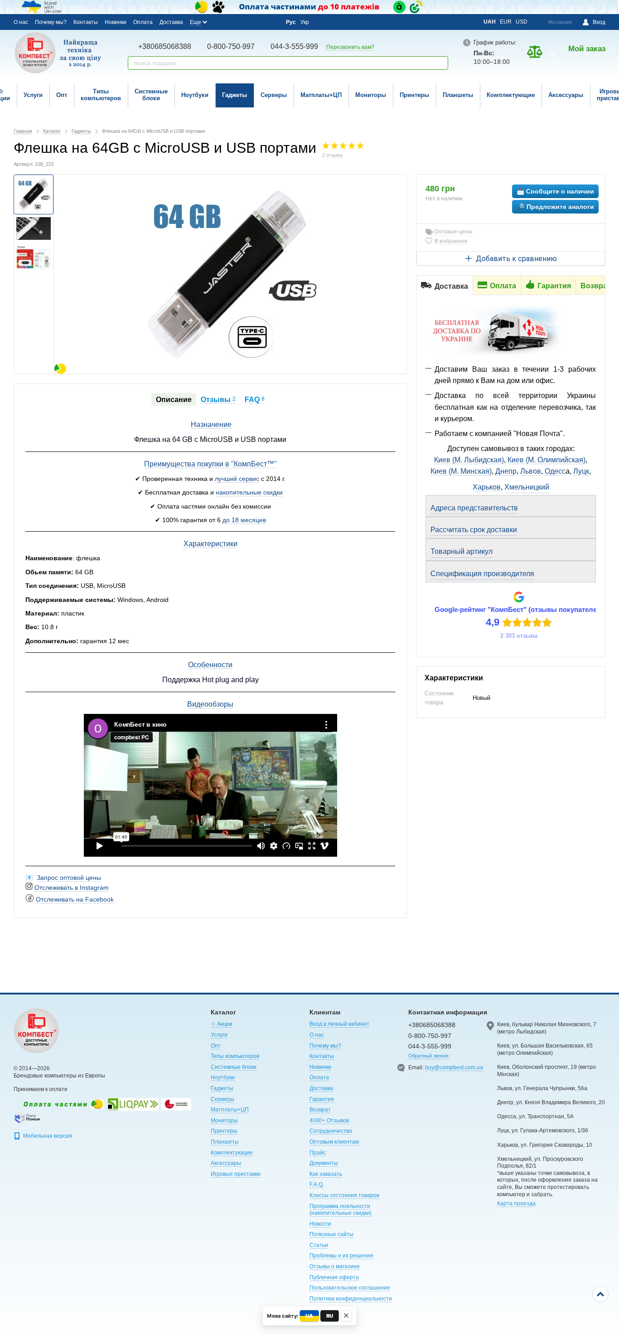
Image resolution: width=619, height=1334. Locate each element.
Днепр (506, 471)
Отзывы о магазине (335, 1266)
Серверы (274, 95)
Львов (530, 471)
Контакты (85, 22)
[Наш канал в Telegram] (259, 22)
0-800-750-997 (231, 46)
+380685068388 (164, 46)
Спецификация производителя (482, 573)
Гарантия (322, 1099)
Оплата (143, 22)
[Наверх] (600, 1294)
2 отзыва (332, 155)
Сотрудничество (331, 1131)
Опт (61, 95)
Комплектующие (511, 95)
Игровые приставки (236, 1174)
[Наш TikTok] (271, 22)
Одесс (555, 471)
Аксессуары (565, 95)
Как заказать (326, 1174)
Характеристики (210, 544)
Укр (304, 22)
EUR (506, 21)
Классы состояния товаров (344, 1195)
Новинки (115, 22)
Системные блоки (151, 95)
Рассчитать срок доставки (473, 530)
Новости (320, 1224)
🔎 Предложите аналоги (555, 206)
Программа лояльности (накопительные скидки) (341, 1210)
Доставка (171, 22)
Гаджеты (234, 95)
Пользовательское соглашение (350, 1288)
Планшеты (458, 95)
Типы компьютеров (101, 95)
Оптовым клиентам (334, 1142)
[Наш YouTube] (246, 22)
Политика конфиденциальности (351, 1298)
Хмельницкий (526, 487)
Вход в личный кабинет (339, 1024)
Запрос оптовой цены (69, 877)
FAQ (255, 399)
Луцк (581, 471)
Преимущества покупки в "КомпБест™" (210, 464)
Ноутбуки (194, 95)
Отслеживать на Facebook (75, 899)
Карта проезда (516, 1203)
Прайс (318, 1153)
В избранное (451, 241)
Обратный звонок (428, 1055)
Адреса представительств (474, 508)
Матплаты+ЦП (321, 95)
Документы (324, 1163)
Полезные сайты (331, 1234)
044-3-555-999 (294, 46)
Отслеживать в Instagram (71, 887)
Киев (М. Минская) (461, 471)
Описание (174, 399)
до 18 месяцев (244, 520)
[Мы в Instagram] (234, 22)
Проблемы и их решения (341, 1255)
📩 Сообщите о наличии (555, 191)
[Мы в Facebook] (222, 22)
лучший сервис (237, 478)
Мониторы (370, 95)
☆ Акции (221, 1024)
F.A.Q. (317, 1184)
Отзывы (218, 399)
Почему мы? (51, 22)
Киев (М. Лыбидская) (469, 460)
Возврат (320, 1109)
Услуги (33, 95)
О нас (21, 22)
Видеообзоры (210, 704)
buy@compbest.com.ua (454, 1067)
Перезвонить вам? (350, 47)
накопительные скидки (249, 492)
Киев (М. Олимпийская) (546, 460)
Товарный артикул (461, 551)
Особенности (210, 665)
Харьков (487, 487)
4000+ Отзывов (329, 1120)
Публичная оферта (334, 1277)
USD (521, 21)
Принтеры (414, 95)
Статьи (319, 1245)
